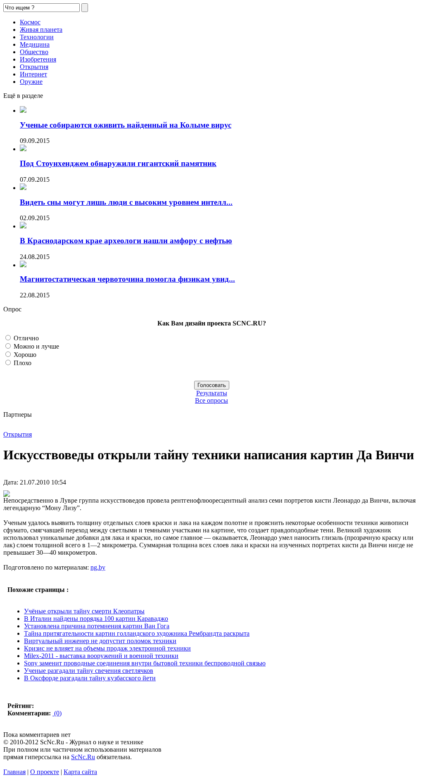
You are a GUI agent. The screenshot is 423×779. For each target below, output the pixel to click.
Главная (14, 771)
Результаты (211, 393)
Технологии (37, 36)
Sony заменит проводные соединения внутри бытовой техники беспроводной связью (145, 663)
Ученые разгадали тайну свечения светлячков (88, 670)
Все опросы (211, 400)
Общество (34, 51)
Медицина (35, 44)
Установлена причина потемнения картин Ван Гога (96, 625)
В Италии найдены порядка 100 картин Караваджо (96, 618)
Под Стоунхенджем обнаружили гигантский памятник (118, 163)
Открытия (34, 66)
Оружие (31, 81)
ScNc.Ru (83, 756)
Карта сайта (80, 771)
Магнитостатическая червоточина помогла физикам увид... (127, 279)
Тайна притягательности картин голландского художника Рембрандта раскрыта (137, 633)
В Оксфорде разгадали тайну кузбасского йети (90, 678)
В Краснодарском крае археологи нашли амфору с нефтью (126, 240)
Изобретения (38, 59)
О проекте (44, 771)
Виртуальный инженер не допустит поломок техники (100, 640)
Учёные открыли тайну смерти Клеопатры (84, 611)
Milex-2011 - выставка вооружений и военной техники (101, 655)
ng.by (97, 567)
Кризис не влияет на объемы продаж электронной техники (107, 648)
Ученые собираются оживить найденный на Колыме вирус (125, 125)
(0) (57, 713)
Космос (30, 22)
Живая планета (41, 29)
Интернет (33, 74)
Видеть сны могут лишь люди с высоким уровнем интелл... (126, 202)
